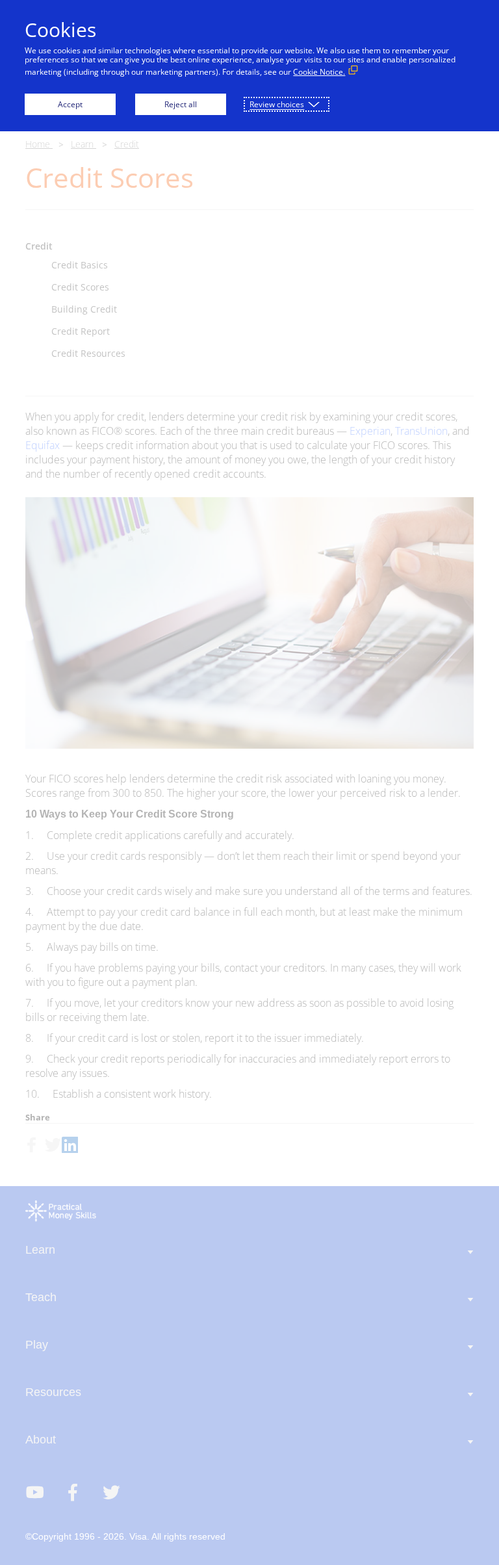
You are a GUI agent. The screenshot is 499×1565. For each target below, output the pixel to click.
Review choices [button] (277, 104)
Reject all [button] (180, 104)
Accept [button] (70, 104)
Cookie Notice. (319, 71)
